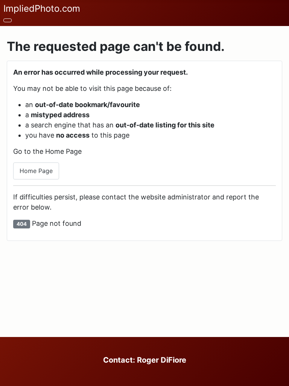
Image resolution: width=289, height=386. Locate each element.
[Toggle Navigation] (7, 20)
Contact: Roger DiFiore (144, 360)
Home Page (36, 171)
